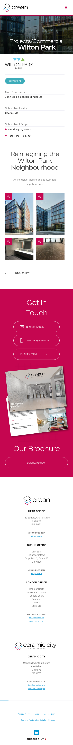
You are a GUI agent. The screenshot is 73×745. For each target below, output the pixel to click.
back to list (22, 273)
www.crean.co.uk (36, 621)
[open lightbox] (19, 214)
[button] (66, 8)
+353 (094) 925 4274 (37, 340)
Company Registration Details (33, 720)
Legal (37, 714)
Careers (51, 720)
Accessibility (49, 714)
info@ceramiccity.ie (36, 685)
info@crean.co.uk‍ (36, 618)
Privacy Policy (24, 714)
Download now (36, 462)
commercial (15, 81)
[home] (15, 7)
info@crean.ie (34, 326)
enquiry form (28, 354)
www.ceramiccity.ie (36, 689)
